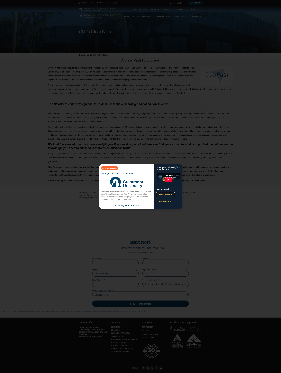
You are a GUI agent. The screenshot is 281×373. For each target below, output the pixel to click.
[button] (179, 167)
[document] (140, 186)
